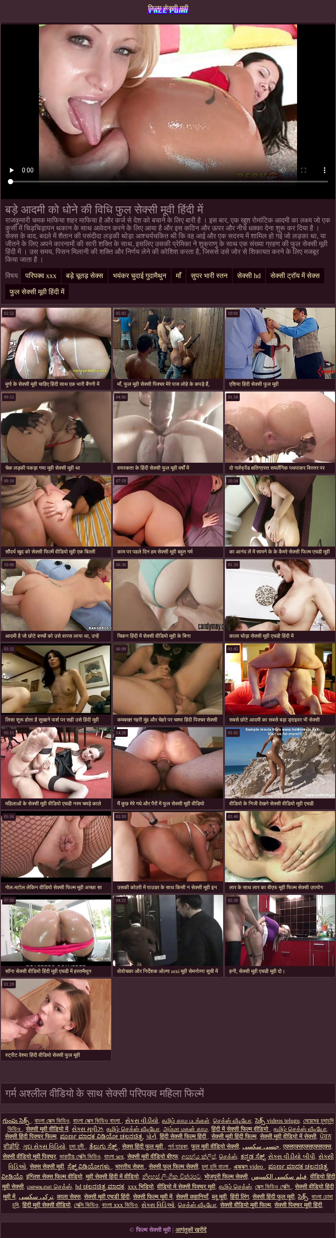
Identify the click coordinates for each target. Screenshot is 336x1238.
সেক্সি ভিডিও (86, 1205)
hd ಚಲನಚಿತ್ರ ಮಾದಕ (99, 1186)
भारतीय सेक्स (130, 1166)
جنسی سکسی (261, 1146)
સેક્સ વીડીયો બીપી (291, 1156)
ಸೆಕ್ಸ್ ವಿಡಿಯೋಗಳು (89, 1166)
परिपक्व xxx (40, 275)
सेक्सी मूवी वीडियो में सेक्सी (288, 1136)
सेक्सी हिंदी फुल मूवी (273, 1196)
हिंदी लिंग (239, 1196)
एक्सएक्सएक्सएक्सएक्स (307, 1146)
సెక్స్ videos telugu (277, 1121)
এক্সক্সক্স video (249, 1166)
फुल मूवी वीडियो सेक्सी (215, 1146)
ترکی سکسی (36, 1196)
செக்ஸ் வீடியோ (232, 1121)
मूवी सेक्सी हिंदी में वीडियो (112, 1176)
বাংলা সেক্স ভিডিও (52, 1121)
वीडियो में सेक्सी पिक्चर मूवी (186, 1186)
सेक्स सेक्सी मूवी (47, 1166)
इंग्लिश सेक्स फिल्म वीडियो (54, 1176)
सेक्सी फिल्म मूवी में (152, 1196)
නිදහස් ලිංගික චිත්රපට (171, 1176)
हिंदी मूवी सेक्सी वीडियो (46, 1205)
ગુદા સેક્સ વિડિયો (44, 1146)
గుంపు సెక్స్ (17, 1121)
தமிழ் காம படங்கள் (186, 1121)
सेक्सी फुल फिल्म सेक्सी (173, 1166)
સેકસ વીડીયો (141, 1121)
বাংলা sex (114, 1156)
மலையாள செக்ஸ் (49, 1186)
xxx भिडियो (141, 1186)
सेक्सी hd (249, 275)
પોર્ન (151, 1136)
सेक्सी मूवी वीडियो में (47, 1129)
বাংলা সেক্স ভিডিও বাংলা (97, 1121)
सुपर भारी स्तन (209, 275)
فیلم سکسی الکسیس (279, 1176)
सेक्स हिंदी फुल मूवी (143, 1146)
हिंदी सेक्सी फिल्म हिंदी (184, 1136)
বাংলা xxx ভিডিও (120, 1205)
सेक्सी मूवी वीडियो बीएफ (152, 1156)
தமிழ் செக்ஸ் (235, 1186)
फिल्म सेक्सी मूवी (168, 8)
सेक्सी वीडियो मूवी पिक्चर (29, 1156)
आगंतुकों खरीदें (190, 1230)
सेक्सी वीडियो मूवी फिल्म (245, 1205)
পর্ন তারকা (178, 1146)
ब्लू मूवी (219, 1196)
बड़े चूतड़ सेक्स (84, 275)
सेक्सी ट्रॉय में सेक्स (295, 275)
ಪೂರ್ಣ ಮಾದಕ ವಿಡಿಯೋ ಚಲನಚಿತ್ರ (101, 1136)
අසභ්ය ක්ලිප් (199, 1156)
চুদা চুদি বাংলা (216, 1166)
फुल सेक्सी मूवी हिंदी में (37, 292)
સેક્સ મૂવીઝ (87, 1129)
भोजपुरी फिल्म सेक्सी (226, 1176)
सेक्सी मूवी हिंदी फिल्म (233, 1136)
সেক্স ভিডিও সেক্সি (273, 1186)
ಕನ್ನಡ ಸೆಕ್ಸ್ (253, 1156)
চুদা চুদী (77, 1146)
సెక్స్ (303, 1196)
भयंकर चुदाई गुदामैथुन (139, 275)
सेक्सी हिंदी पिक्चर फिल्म (30, 1136)
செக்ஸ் (228, 1156)
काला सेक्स (68, 1196)
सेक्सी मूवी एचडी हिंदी (107, 1196)
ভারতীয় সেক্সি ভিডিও (80, 1156)
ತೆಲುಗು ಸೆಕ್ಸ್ (104, 1146)
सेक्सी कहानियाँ (192, 1196)
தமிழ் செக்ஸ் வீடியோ (133, 1129)
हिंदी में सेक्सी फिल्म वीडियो (240, 1129)
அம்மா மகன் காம (185, 1129)
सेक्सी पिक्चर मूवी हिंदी (298, 1205)
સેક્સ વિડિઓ (158, 1205)
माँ (178, 275)
